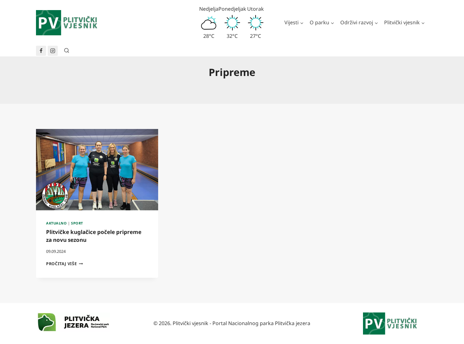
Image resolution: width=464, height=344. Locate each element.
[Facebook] (41, 51)
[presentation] (97, 169)
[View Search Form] (66, 50)
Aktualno (56, 223)
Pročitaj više (64, 263)
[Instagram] (53, 51)
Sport (77, 223)
